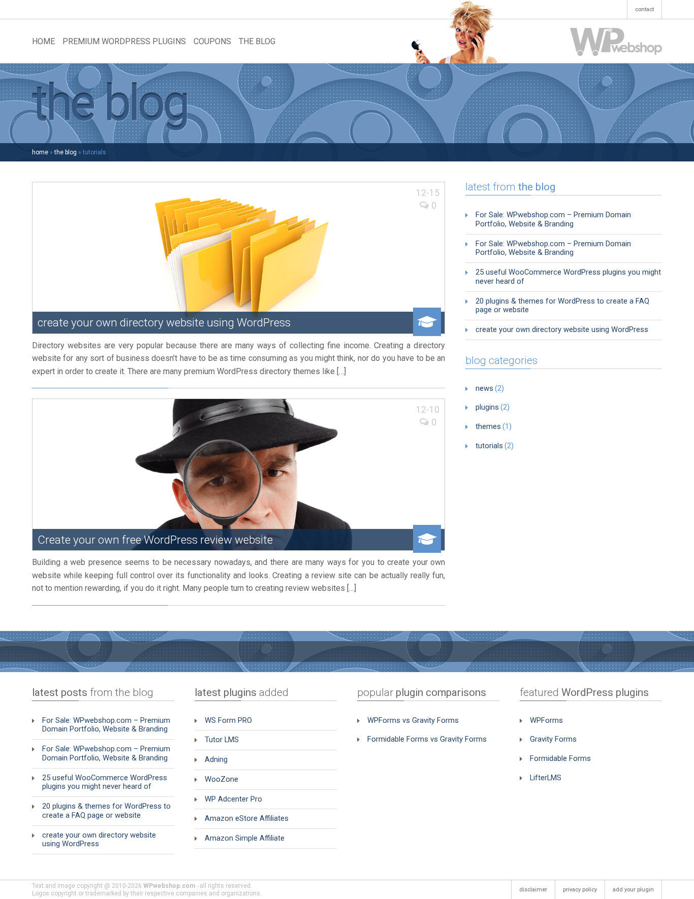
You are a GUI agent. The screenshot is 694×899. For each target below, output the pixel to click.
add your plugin (633, 889)
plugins (487, 407)
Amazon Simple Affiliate (245, 838)
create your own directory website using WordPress (562, 329)
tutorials (489, 445)
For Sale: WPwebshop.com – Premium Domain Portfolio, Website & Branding (553, 219)
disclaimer (533, 889)
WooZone (221, 779)
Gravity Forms (553, 739)
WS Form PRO (228, 720)
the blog (65, 152)
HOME (43, 41)
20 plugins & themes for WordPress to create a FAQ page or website (562, 305)
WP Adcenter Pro (233, 799)
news (484, 388)
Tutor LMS (222, 739)
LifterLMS (545, 777)
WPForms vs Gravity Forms (413, 720)
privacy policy (580, 889)
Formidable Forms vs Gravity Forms (427, 739)
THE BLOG (257, 41)
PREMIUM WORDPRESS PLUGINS (124, 41)
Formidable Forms (560, 758)
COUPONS (212, 41)
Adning (216, 759)
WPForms (546, 720)
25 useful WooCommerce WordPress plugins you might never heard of (568, 277)
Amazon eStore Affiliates (247, 818)
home (40, 152)
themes (488, 426)
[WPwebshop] (616, 41)
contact (644, 9)
